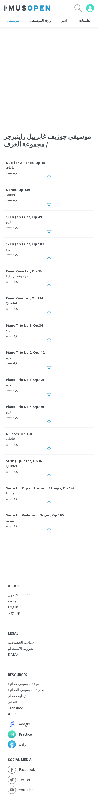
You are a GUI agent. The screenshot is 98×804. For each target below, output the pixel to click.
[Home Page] (27, 8)
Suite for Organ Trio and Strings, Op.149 (40, 488)
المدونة (13, 601)
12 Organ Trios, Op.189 (24, 244)
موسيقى (13, 20)
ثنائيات (10, 167)
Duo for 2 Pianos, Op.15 (25, 162)
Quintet (11, 303)
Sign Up (14, 613)
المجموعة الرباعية (18, 276)
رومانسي (12, 172)
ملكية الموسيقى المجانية (26, 689)
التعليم (12, 701)
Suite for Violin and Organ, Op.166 (34, 515)
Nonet (10, 194)
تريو (8, 221)
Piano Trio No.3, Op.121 (25, 379)
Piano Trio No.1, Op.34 (24, 325)
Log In (13, 607)
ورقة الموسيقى (40, 20)
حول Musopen (19, 594)
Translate (15, 708)
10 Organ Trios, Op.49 (24, 217)
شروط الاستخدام (20, 648)
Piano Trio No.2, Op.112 (25, 352)
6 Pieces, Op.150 (19, 434)
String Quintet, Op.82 (24, 461)
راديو (65, 20)
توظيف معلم (17, 695)
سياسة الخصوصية (21, 642)
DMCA (13, 654)
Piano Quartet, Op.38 (23, 271)
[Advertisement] (49, 77)
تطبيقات (85, 20)
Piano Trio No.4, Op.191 (25, 406)
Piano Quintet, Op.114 (24, 298)
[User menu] (90, 8)
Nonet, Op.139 (18, 189)
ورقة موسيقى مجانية (23, 683)
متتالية (10, 493)
